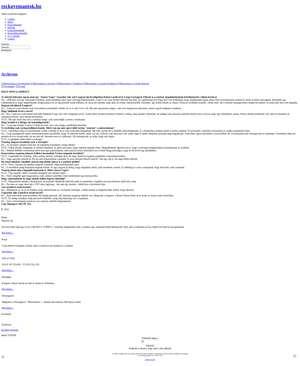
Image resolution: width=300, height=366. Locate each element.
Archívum (9, 74)
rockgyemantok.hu (21, 6)
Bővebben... (8, 233)
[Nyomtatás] (7, 86)
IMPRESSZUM (150, 360)
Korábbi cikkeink (9, 330)
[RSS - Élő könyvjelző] (3, 357)
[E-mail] (20, 86)
